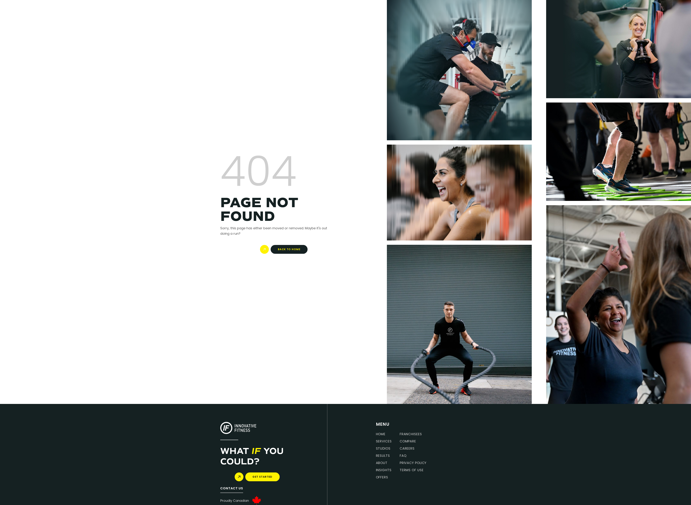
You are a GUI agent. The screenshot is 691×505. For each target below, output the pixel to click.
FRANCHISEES (411, 434)
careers (407, 448)
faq (403, 456)
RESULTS (383, 456)
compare (408, 441)
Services (384, 441)
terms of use (412, 470)
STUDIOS (383, 448)
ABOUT (382, 463)
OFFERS (382, 477)
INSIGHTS (384, 470)
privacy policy (413, 463)
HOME (381, 434)
